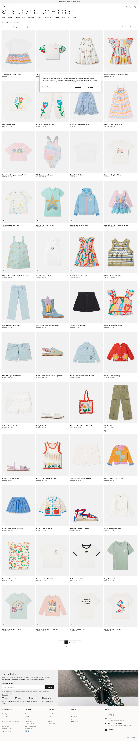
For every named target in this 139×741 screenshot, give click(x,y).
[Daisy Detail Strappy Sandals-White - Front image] (52, 402)
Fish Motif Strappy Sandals (11, 478)
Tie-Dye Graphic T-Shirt (10, 225)
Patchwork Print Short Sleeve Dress (116, 74)
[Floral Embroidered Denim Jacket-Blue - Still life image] (86, 352)
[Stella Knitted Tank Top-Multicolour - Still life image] (120, 252)
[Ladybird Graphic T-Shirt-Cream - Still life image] (120, 151)
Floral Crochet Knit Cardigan (114, 478)
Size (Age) (25, 27)
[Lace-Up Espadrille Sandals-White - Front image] (86, 505)
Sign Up (49, 687)
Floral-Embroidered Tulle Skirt (12, 528)
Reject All (90, 87)
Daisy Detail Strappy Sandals (46, 426)
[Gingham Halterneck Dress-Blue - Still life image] (86, 101)
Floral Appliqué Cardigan (113, 376)
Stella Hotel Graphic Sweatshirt (47, 629)
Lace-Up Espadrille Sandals (79, 528)
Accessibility (28, 728)
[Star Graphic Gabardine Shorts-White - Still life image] (86, 455)
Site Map (27, 714)
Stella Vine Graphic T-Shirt (45, 579)
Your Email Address (7, 683)
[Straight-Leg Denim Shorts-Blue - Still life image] (18, 352)
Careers (27, 716)
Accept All (78, 87)
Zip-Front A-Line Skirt (77, 325)
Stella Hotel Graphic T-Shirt (11, 629)
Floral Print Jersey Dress (10, 579)
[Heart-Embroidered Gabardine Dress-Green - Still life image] (18, 252)
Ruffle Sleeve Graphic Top (113, 325)
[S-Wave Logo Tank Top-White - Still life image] (52, 252)
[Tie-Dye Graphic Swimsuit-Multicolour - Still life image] (52, 151)
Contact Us (5, 726)
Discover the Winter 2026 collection (69, 1)
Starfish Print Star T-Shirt (45, 225)
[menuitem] (10, 17)
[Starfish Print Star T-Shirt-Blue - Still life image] (52, 202)
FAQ (3, 723)
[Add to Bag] (4, 70)
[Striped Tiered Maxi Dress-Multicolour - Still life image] (120, 101)
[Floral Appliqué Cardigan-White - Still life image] (52, 505)
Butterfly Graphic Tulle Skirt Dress (116, 225)
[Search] (127, 7)
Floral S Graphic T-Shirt (112, 629)
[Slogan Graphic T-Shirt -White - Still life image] (86, 606)
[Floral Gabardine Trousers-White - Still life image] (52, 101)
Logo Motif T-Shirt (76, 175)
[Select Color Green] (105, 431)
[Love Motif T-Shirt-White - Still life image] (18, 101)
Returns (4, 719)
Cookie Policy (28, 721)
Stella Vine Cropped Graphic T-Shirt (14, 175)
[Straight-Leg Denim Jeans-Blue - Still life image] (18, 302)
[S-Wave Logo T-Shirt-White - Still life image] (86, 555)
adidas (19, 698)
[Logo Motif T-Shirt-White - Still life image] (86, 151)
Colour (4, 27)
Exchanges (5, 716)
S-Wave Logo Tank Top (44, 275)
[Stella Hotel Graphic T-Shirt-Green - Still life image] (18, 606)
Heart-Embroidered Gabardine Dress (15, 275)
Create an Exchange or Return (10, 721)
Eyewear (50, 719)
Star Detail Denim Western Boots (47, 325)
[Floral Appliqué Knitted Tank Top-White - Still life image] (52, 455)
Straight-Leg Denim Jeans (11, 325)
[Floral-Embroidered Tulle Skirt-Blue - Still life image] (18, 505)
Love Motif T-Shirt (8, 125)
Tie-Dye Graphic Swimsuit (45, 175)
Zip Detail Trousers (110, 426)
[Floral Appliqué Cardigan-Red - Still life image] (120, 352)
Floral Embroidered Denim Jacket (82, 376)
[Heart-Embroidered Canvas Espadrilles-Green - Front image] (52, 352)
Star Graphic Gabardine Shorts (81, 478)
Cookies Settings (29, 723)
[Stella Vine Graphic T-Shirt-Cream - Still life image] (52, 555)
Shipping (4, 714)
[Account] (131, 7)
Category (14, 27)
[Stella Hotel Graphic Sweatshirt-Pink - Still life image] (52, 606)
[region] (70, 83)
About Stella (51, 714)
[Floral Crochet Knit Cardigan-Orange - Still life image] (120, 455)
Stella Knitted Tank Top (112, 275)
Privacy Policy (28, 719)
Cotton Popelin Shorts (10, 426)
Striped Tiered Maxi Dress (113, 125)
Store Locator (112, 714)
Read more (5, 695)
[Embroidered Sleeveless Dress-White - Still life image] (86, 51)
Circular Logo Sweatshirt (112, 528)
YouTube (75, 721)
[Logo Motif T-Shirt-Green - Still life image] (120, 555)
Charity (50, 721)
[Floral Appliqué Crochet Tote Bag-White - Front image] (86, 402)
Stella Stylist (111, 729)
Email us (110, 719)
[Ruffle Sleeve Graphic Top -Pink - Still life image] (120, 302)
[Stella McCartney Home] (39, 12)
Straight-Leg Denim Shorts (11, 376)
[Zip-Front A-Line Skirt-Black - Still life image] (86, 302)
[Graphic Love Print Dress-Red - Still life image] (86, 252)
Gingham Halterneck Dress (79, 125)
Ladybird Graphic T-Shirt (113, 175)
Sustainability (47, 698)
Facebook (76, 714)
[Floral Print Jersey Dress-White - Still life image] (18, 555)
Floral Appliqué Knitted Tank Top (47, 478)
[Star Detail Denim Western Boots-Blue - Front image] (52, 302)
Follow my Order (6, 728)
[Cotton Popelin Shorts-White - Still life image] (18, 402)
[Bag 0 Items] (135, 7)
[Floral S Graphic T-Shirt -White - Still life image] (120, 606)
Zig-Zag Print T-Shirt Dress (11, 74)
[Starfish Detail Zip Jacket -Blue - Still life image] (86, 202)
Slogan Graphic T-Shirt (78, 629)
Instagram (76, 719)
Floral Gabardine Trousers (45, 125)
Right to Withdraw (7, 731)
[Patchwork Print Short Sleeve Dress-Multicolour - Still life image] (120, 51)
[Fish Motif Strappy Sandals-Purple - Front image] (18, 455)
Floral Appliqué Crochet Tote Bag (82, 426)
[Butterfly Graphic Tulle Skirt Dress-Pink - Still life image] (120, 202)
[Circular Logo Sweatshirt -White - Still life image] (120, 505)
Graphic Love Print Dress (78, 275)
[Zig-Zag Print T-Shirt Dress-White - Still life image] (18, 51)
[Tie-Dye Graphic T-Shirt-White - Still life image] (18, 202)
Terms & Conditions (30, 726)
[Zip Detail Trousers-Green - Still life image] (120, 402)
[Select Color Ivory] (107, 431)
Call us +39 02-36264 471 (115, 724)
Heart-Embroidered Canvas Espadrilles (49, 376)
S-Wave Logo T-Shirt (77, 579)
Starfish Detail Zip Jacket (79, 225)
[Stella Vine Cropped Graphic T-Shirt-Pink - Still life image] (18, 151)
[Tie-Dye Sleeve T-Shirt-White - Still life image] (52, 51)
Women (6, 698)
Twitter (75, 716)
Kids (32, 698)
